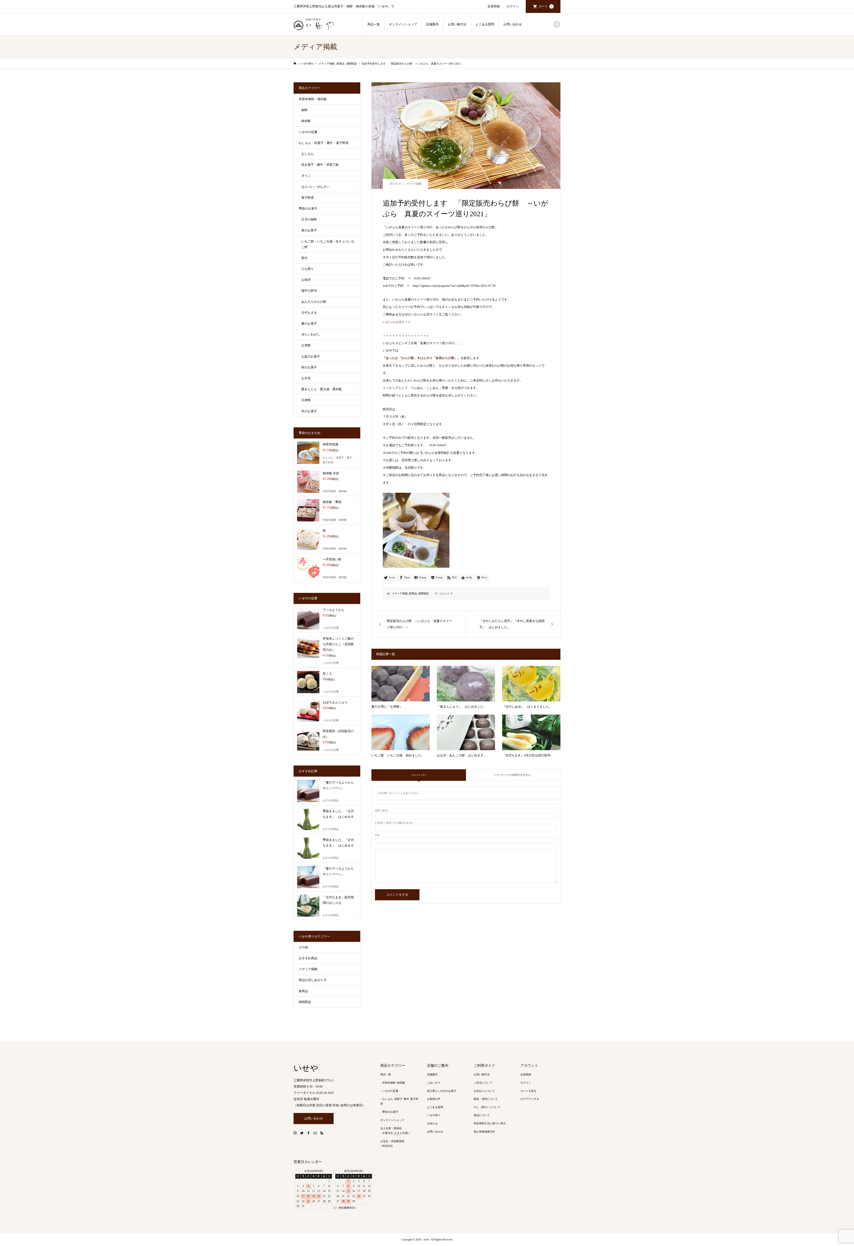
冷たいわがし (310, 334)
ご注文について (483, 1082)
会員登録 (493, 6)
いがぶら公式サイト (397, 322)
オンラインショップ (403, 24)
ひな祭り (307, 269)
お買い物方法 (457, 24)
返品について (482, 1115)
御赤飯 (306, 121)
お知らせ (432, 1123)
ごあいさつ (433, 1082)
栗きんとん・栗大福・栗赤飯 (321, 389)
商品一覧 (373, 24)
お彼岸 (306, 279)
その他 (303, 947)
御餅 (304, 110)
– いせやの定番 (389, 1091)
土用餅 (306, 345)
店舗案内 (432, 24)
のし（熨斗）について (487, 1107)
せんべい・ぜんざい (315, 186)
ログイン (513, 6)
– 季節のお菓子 (389, 1111)
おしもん (307, 153)
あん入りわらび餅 (313, 301)
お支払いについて (484, 1091)
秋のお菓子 (309, 367)
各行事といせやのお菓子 (441, 1091)
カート (545, 6)
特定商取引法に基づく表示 (490, 1123)
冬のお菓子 (309, 411)
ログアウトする (529, 1099)
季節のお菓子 (308, 208)
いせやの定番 (308, 132)
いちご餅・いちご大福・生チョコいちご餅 (327, 244)
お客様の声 (433, 1099)
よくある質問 (484, 24)
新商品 (413, 593)
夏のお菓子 (309, 323)
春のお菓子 (309, 230)
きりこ (306, 175)
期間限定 (423, 593)
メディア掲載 (413, 183)
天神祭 (306, 400)
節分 (304, 258)
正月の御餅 (309, 219)
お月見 (306, 378)
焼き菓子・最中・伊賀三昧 (320, 164)
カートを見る (528, 1091)
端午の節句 (309, 290)
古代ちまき (309, 312)
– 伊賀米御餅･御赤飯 (392, 1082)
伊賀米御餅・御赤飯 (313, 99)
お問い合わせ (512, 24)
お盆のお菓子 (310, 356)
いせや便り (433, 1115)
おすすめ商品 (308, 958)
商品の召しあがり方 (313, 980)
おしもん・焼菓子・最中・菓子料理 (323, 143)
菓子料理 (307, 197)
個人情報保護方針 (484, 1131)
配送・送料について (486, 1099)
